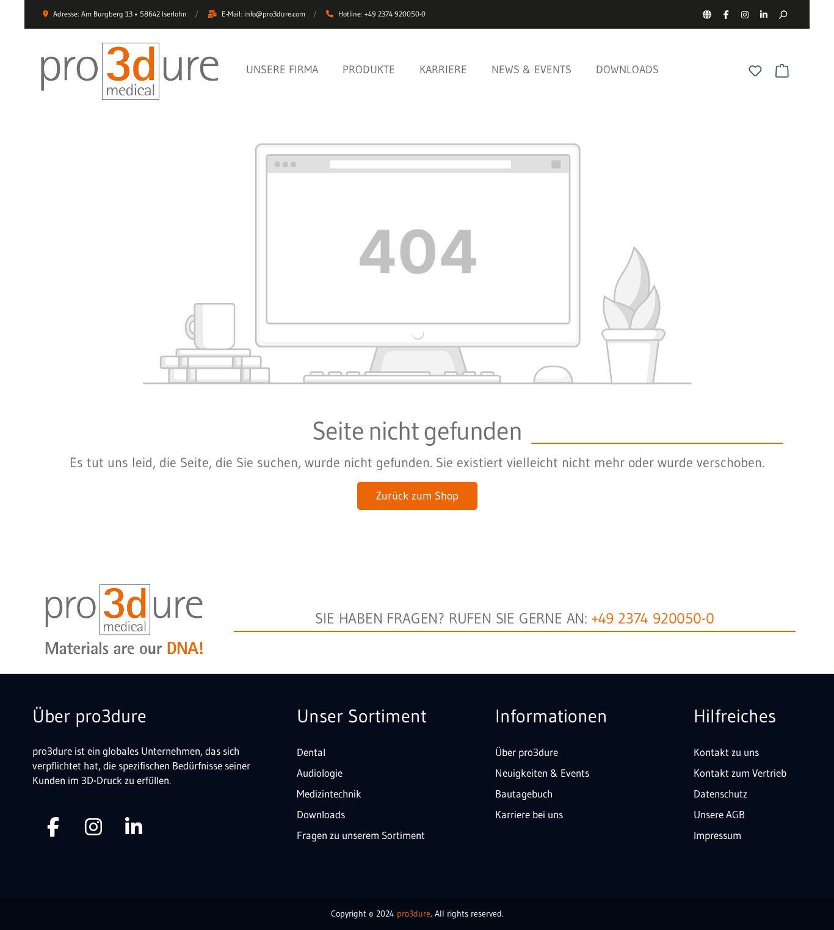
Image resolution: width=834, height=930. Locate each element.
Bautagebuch (524, 793)
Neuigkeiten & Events (542, 772)
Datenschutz (720, 793)
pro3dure (413, 913)
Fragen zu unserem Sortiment (361, 835)
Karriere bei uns (529, 814)
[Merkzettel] (755, 71)
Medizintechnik (329, 793)
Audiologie (320, 772)
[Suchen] (782, 14)
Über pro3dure (526, 752)
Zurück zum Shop (417, 496)
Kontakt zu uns (726, 752)
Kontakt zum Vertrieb (740, 772)
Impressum (717, 835)
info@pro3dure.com (274, 13)
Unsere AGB (719, 814)
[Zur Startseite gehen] (130, 71)
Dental (311, 752)
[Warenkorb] (782, 71)
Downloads (321, 814)
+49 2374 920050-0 (653, 618)
